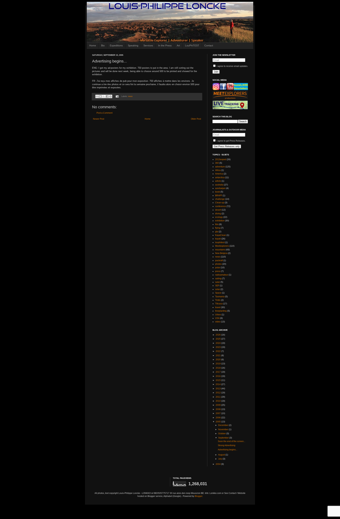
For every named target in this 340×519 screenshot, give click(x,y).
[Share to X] (104, 96)
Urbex (218, 314)
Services (148, 45)
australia (219, 184)
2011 (218, 397)
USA (217, 318)
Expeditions (116, 45)
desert (218, 210)
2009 (218, 405)
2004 (218, 464)
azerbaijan (220, 188)
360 (217, 163)
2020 (218, 359)
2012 (218, 392)
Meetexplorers (222, 246)
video (217, 321)
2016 (218, 376)
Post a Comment (104, 113)
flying (217, 228)
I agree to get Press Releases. (230, 141)
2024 (218, 343)
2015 (218, 380)
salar (217, 282)
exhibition (220, 220)
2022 (218, 351)
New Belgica (221, 253)
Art (178, 45)
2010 (218, 401)
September (223, 438)
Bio (103, 45)
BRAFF (218, 195)
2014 (218, 384)
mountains (220, 249)
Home (92, 45)
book (217, 192)
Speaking (133, 45)
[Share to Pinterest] (110, 96)
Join (216, 71)
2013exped (220, 159)
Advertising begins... (227, 449)
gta (216, 231)
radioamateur (221, 275)
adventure (220, 166)
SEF (217, 285)
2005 (218, 421)
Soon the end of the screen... (231, 441)
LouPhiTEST (192, 45)
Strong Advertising (226, 445)
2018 (218, 368)
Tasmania (220, 296)
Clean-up (219, 202)
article (218, 181)
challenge (220, 199)
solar (217, 289)
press (217, 271)
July (220, 459)
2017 (218, 372)
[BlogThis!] (100, 96)
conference (220, 206)
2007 (218, 413)
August (221, 455)
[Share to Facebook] (107, 96)
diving (218, 213)
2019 (218, 363)
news (130, 96)
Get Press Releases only (227, 146)
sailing (218, 278)
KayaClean (220, 235)
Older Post (196, 119)
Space (218, 293)
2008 (218, 409)
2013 (218, 388)
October (222, 433)
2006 (218, 417)
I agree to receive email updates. (232, 66)
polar (217, 267)
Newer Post (98, 119)
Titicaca (219, 303)
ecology (219, 217)
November (223, 429)
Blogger (198, 496)
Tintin (217, 300)
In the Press (165, 45)
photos (218, 264)
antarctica (220, 177)
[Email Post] (117, 96)
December (223, 425)
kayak (218, 238)
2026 (218, 335)
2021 (218, 355)
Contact (208, 45)
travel (217, 307)
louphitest (220, 242)
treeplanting (221, 311)
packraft (219, 260)
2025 (218, 339)
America (219, 174)
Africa (218, 170)
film (217, 224)
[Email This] (97, 96)
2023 (218, 347)
